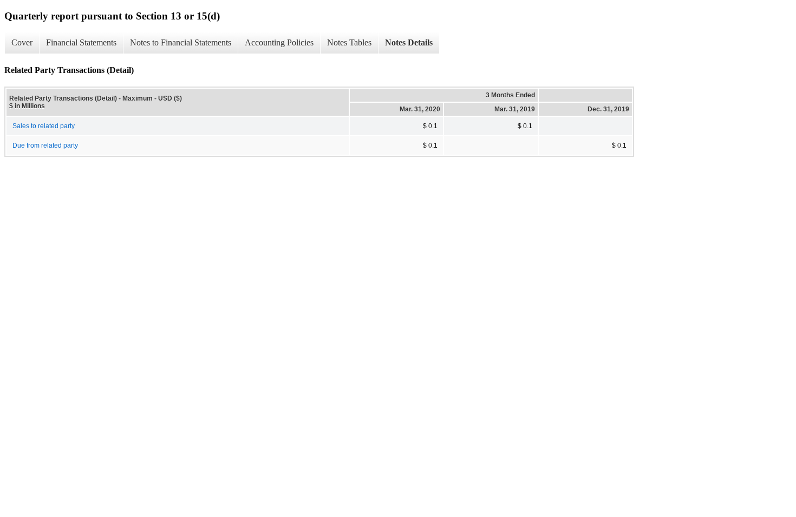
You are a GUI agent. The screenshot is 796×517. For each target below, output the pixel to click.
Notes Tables (349, 42)
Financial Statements (81, 42)
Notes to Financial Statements (180, 42)
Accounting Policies (279, 42)
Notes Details (409, 42)
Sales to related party (43, 126)
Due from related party (45, 145)
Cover (21, 42)
